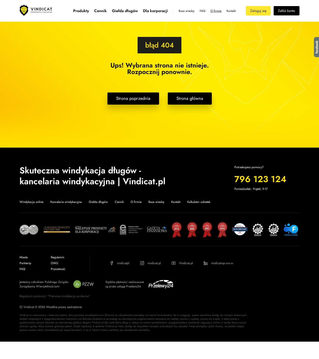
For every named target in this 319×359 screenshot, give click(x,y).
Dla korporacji (155, 11)
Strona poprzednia (133, 98)
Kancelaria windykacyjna (66, 202)
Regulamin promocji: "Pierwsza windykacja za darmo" (55, 296)
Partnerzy (25, 263)
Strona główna (189, 98)
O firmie (215, 11)
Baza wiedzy (186, 11)
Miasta (24, 257)
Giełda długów (125, 11)
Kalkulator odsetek (198, 202)
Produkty (81, 11)
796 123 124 (260, 179)
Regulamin (57, 257)
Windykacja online (31, 202)
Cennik (100, 11)
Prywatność (58, 269)
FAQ (202, 11)
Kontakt (231, 11)
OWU (54, 263)
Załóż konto (286, 10)
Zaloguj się (258, 10)
